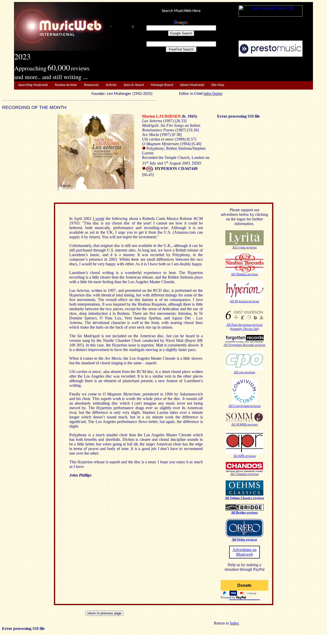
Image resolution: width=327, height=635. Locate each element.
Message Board (162, 85)
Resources (91, 85)
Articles (111, 85)
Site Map (217, 85)
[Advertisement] (223, 69)
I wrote (98, 218)
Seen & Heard (134, 85)
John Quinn (213, 94)
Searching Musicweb (33, 85)
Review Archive (66, 85)
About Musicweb (192, 85)
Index (234, 623)
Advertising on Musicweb (244, 551)
